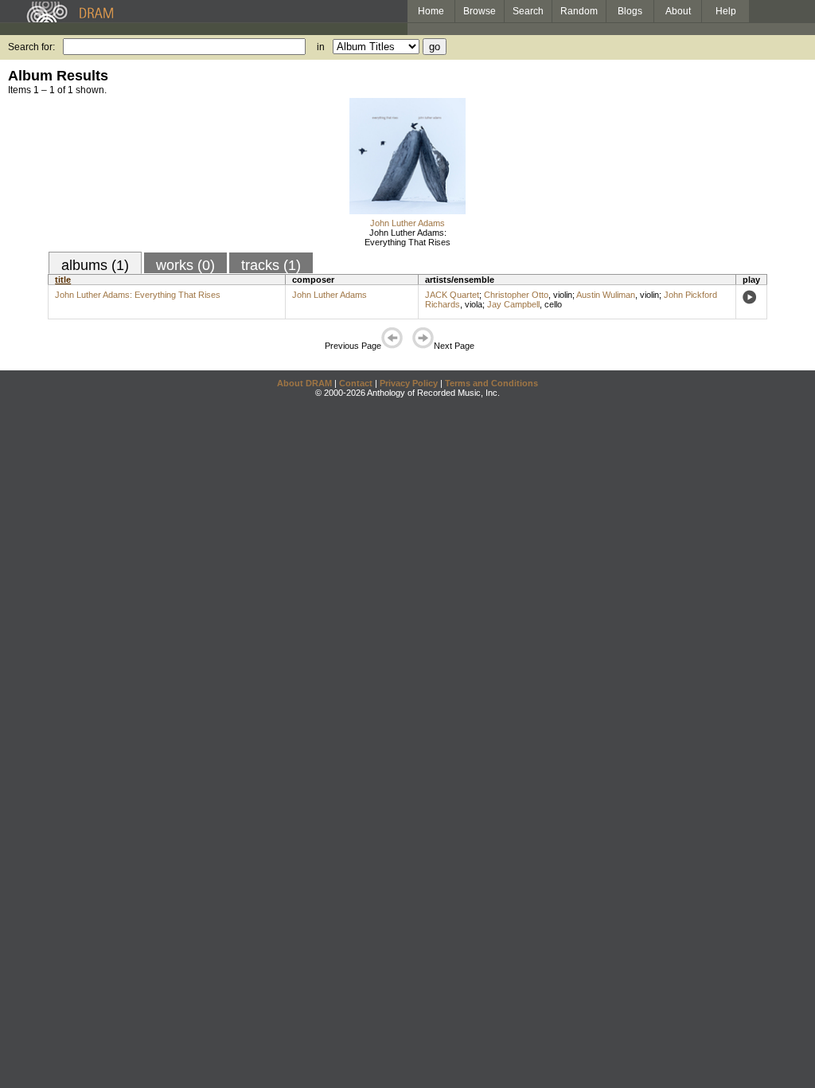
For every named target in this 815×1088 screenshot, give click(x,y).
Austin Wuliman (605, 294)
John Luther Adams (407, 223)
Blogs (630, 11)
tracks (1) (271, 265)
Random (579, 11)
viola (473, 304)
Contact (355, 383)
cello (553, 304)
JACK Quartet (452, 294)
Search (528, 11)
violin (562, 294)
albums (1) (95, 265)
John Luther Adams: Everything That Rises (407, 237)
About (678, 11)
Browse (479, 11)
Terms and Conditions (491, 383)
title (63, 279)
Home (431, 11)
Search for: (31, 47)
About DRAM (304, 383)
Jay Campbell (513, 304)
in (321, 47)
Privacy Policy (409, 383)
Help (726, 11)
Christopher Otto (516, 294)
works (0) (185, 265)
